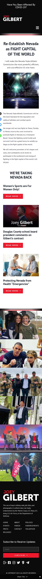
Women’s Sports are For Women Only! (17, 187)
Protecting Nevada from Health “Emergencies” (17, 282)
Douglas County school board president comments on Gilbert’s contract (20, 235)
